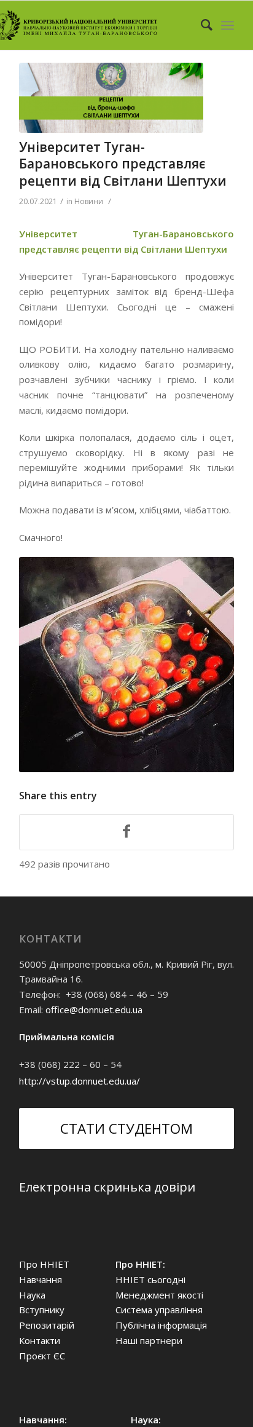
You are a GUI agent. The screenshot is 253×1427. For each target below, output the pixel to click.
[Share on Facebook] (126, 832)
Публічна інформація (161, 1325)
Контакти (39, 1340)
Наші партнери (148, 1340)
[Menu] (227, 25)
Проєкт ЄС (42, 1356)
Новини (88, 201)
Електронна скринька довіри (107, 1187)
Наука (32, 1295)
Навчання (40, 1279)
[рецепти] (111, 98)
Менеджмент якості (159, 1295)
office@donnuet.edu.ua (93, 1009)
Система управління (159, 1309)
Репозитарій (46, 1325)
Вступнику (41, 1309)
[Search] (200, 25)
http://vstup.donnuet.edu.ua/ (79, 1081)
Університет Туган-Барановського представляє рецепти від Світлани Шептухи (123, 163)
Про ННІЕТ (44, 1264)
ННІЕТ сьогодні (150, 1279)
